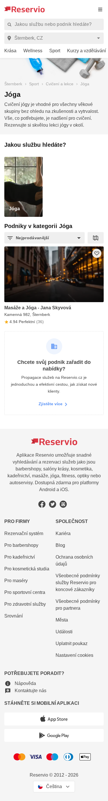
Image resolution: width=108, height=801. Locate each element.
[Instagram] (63, 504)
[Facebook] (42, 504)
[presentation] (100, 9)
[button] (44, 238)
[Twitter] (52, 504)
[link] (8, 51)
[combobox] (55, 38)
